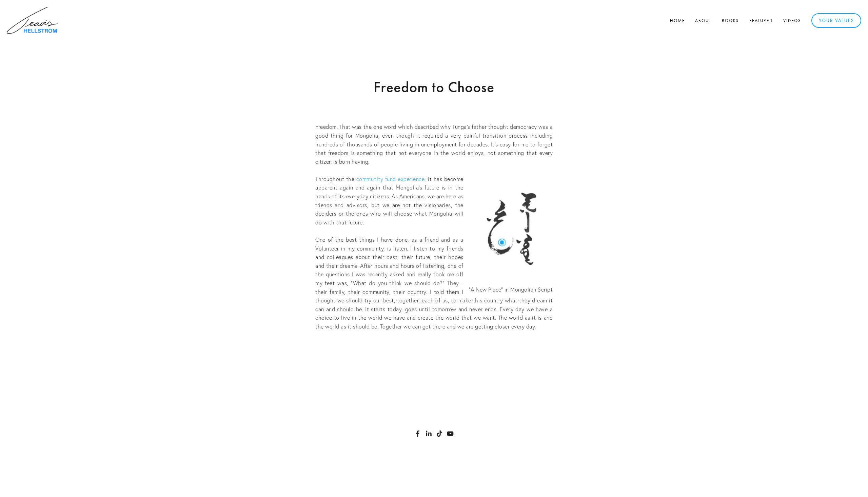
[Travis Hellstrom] (428, 433)
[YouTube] (450, 433)
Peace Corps (433, 345)
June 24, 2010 (434, 106)
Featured (761, 20)
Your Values (836, 20)
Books (730, 20)
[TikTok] (439, 433)
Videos (792, 20)
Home (677, 20)
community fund (376, 179)
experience (411, 179)
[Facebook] (417, 433)
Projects (461, 345)
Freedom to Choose (434, 87)
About (703, 20)
